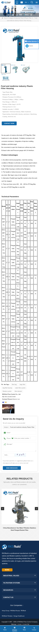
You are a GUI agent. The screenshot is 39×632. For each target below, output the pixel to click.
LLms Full (26, 624)
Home (5, 18)
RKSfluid (23, 610)
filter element (18, 391)
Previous (2, 508)
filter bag (14, 384)
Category (11, 18)
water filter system (20, 388)
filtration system (7, 391)
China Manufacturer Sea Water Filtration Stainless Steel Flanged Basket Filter (19, 529)
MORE (7, 570)
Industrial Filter (19, 18)
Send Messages (12, 468)
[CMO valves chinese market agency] (19, 10)
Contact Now (9, 123)
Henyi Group (5, 610)
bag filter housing (7, 388)
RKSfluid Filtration (7, 616)
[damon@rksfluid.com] (3, 402)
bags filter (22, 384)
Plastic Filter (28, 18)
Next (36, 508)
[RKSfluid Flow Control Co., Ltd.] (6, 2)
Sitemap (13, 624)
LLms (19, 624)
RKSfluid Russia (15, 610)
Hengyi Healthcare (19, 616)
